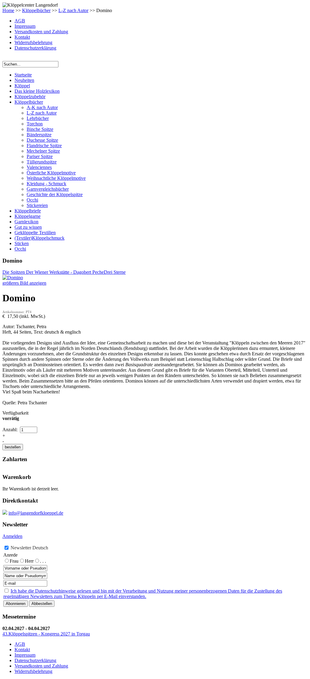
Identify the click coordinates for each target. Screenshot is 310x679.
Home (8, 10)
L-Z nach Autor (73, 10)
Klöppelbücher (36, 10)
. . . (43, 561)
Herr (29, 561)
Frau (14, 561)
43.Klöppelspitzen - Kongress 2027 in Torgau (46, 633)
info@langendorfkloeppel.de (35, 513)
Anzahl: (10, 429)
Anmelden (12, 536)
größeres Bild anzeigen (24, 283)
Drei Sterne (115, 272)
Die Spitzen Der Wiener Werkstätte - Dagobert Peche (53, 272)
